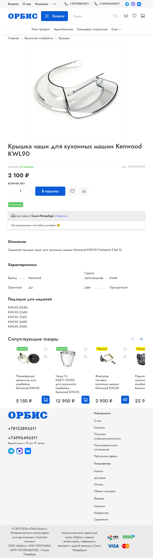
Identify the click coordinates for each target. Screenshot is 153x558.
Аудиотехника (63, 29)
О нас (27, 4)
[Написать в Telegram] (127, 4)
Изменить (61, 216)
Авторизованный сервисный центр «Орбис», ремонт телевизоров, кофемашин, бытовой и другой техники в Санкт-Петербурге (79, 541)
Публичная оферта (105, 456)
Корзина (99, 506)
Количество (16, 183)
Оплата (98, 484)
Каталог (13, 4)
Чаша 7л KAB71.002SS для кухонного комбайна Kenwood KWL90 (67, 384)
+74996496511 (109, 4)
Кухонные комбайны (39, 38)
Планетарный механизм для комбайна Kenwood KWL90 (28, 382)
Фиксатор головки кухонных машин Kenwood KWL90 (107, 382)
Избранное (101, 513)
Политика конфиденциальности (107, 436)
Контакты (41, 4)
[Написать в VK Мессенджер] (139, 4)
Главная (13, 38)
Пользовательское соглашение (105, 447)
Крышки (64, 38)
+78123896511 (79, 4)
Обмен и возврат (104, 491)
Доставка (99, 478)
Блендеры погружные (92, 29)
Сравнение (101, 519)
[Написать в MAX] (133, 4)
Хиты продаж (40, 29)
